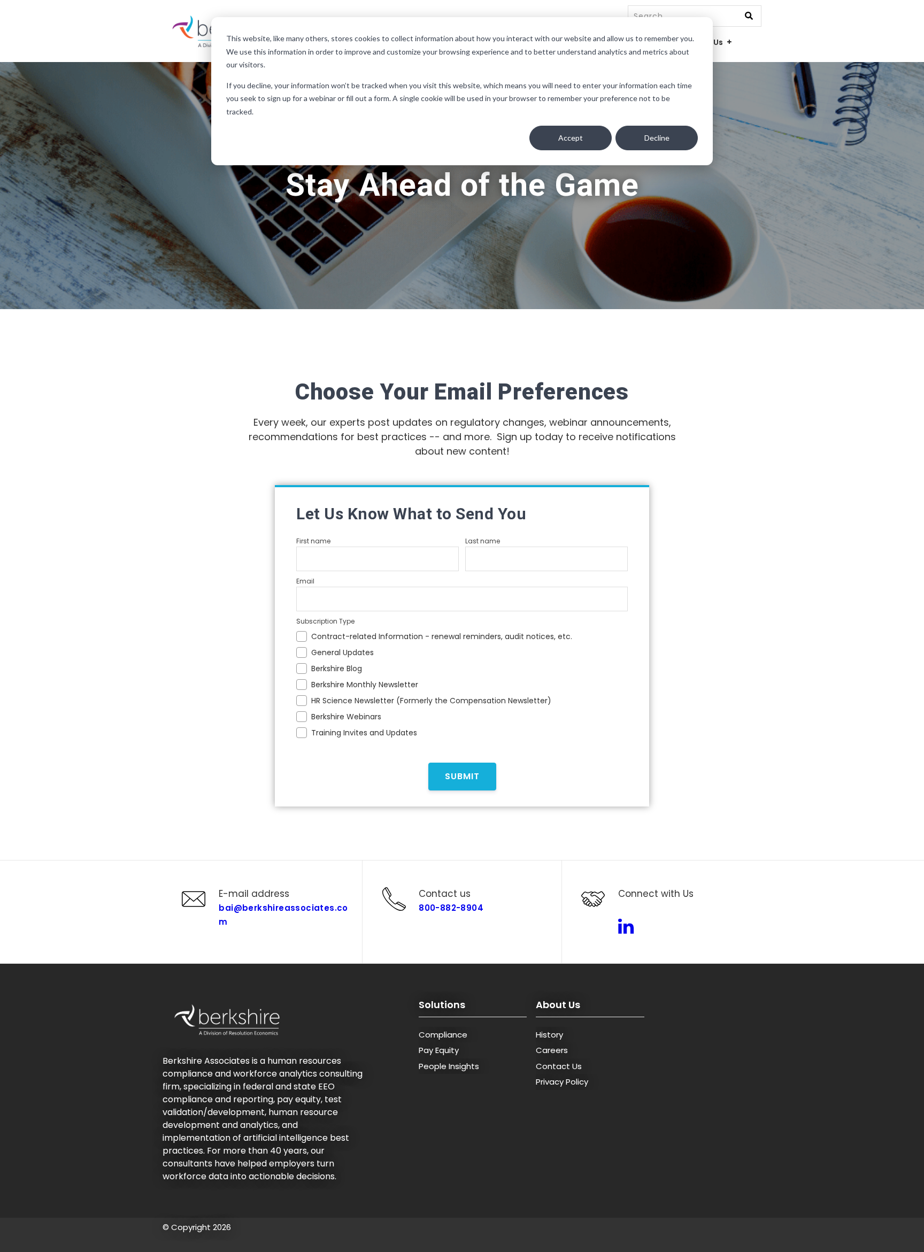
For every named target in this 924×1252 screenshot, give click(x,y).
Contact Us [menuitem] (559, 1066)
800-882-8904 (451, 907)
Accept (570, 137)
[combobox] (694, 16)
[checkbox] (462, 683)
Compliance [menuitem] (443, 1034)
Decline (656, 137)
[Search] (749, 16)
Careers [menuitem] (552, 1050)
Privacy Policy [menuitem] (562, 1081)
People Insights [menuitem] (449, 1066)
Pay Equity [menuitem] (439, 1050)
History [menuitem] (549, 1034)
